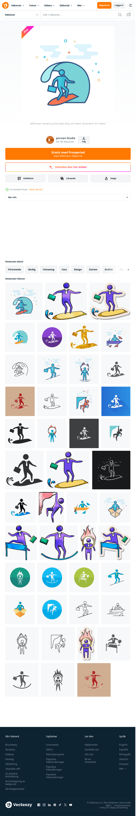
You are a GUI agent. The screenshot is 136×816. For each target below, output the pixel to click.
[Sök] (120, 15)
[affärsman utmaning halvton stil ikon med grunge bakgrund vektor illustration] (20, 401)
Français (121, 763)
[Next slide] (123, 269)
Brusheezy (11, 744)
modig (31, 269)
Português (122, 754)
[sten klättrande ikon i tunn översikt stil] (58, 643)
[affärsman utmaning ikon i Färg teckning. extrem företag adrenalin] (66, 301)
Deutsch (121, 759)
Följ (84, 141)
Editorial (64, 5)
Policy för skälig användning (111, 807)
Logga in (119, 5)
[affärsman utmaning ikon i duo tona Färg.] (20, 507)
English (121, 744)
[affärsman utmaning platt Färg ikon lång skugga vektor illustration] (115, 401)
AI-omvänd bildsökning (11, 775)
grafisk (109, 269)
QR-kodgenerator (15, 788)
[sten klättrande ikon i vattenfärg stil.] (51, 507)
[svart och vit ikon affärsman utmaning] (24, 470)
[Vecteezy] (5, 5)
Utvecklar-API (12, 768)
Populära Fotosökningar (53, 768)
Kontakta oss (90, 749)
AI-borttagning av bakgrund (15, 783)
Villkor (106, 805)
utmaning (48, 269)
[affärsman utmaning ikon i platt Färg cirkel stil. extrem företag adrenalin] (52, 337)
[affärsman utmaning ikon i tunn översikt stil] (20, 369)
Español (121, 749)
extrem (93, 269)
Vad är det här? (36, 189)
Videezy (9, 754)
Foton (32, 5)
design (78, 269)
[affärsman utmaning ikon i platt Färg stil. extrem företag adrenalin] (20, 337)
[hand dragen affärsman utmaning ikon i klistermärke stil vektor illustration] (110, 301)
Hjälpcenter (89, 744)
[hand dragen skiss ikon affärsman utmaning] (52, 401)
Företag (9, 759)
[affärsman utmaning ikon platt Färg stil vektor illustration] (23, 301)
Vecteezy (10, 749)
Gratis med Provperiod (68, 153)
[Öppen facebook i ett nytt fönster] (38, 804)
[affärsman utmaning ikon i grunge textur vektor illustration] (115, 369)
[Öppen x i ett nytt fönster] (65, 804)
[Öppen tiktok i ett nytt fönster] (60, 804)
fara (64, 269)
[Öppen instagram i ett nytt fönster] (44, 804)
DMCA (48, 749)
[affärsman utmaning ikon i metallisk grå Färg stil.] (84, 433)
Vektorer (16, 5)
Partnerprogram (54, 754)
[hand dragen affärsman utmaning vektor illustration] (20, 433)
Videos (48, 5)
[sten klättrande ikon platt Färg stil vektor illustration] (84, 401)
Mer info (12, 197)
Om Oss (87, 754)
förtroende (14, 269)
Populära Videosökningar (54, 776)
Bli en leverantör (89, 760)
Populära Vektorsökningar (54, 760)
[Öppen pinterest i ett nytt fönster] (54, 804)
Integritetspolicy (120, 805)
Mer (79, 5)
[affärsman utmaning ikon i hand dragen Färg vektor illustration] (68, 470)
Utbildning (11, 763)
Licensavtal (51, 744)
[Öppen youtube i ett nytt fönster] (70, 804)
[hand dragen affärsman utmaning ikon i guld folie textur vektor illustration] (84, 337)
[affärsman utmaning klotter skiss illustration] (111, 470)
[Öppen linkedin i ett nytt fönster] (49, 804)
